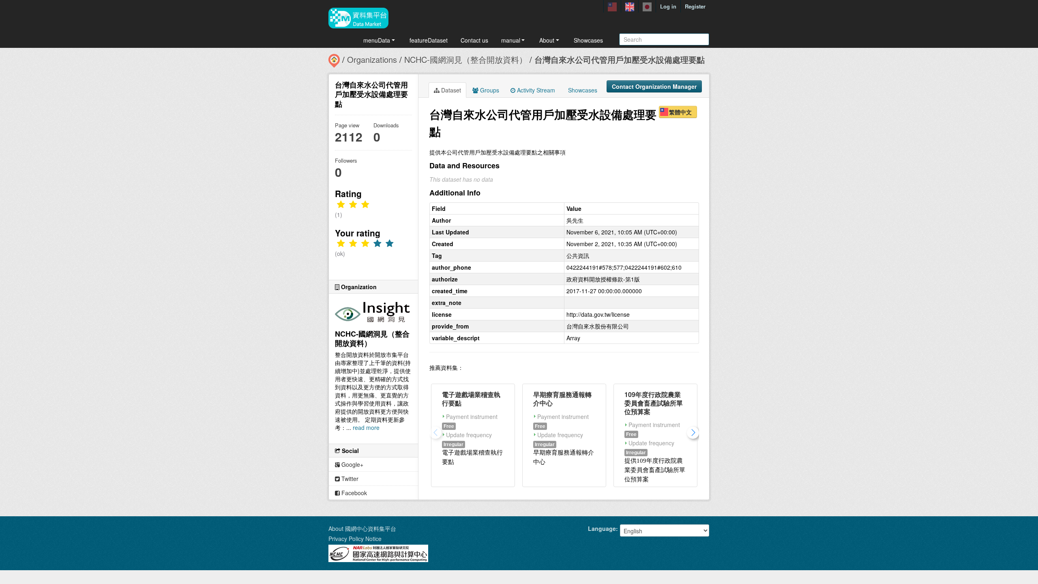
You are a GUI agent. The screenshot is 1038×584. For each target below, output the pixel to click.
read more (366, 427)
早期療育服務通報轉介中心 (562, 399)
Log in (668, 6)
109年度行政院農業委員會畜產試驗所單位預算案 (653, 403)
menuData (376, 40)
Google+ (351, 464)
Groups (488, 90)
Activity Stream (535, 90)
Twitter (349, 478)
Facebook (353, 493)
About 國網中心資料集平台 (362, 528)
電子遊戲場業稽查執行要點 (471, 399)
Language (602, 528)
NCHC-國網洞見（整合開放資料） (465, 59)
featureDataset (429, 40)
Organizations (372, 59)
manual (510, 40)
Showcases (588, 40)
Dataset (450, 90)
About (546, 40)
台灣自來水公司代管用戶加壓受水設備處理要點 (619, 59)
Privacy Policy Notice (355, 539)
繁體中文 (680, 112)
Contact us (474, 40)
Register (695, 6)
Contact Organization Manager (654, 86)
